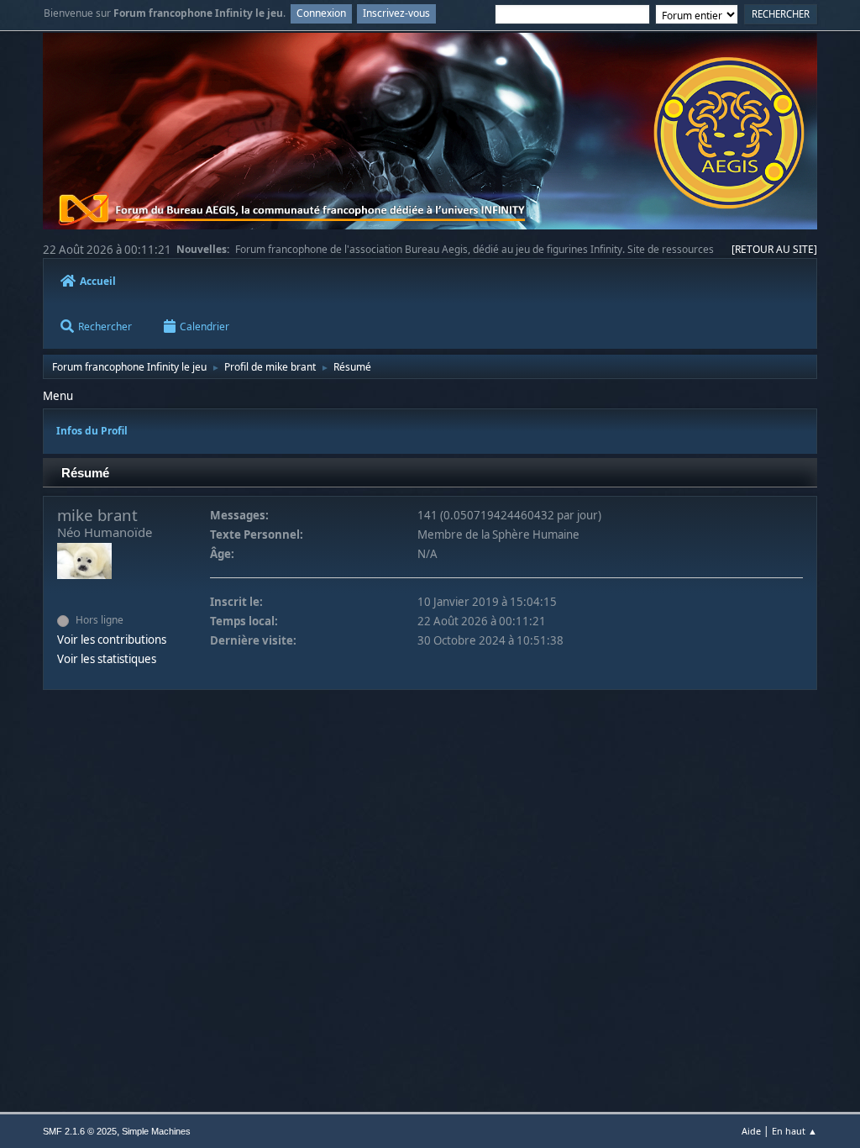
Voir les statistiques (106, 658)
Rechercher (105, 326)
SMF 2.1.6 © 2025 (80, 1131)
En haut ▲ (794, 1130)
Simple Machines (156, 1131)
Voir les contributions (111, 639)
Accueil (98, 281)
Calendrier (204, 326)
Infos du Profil (92, 431)
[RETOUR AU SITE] (774, 249)
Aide (751, 1130)
